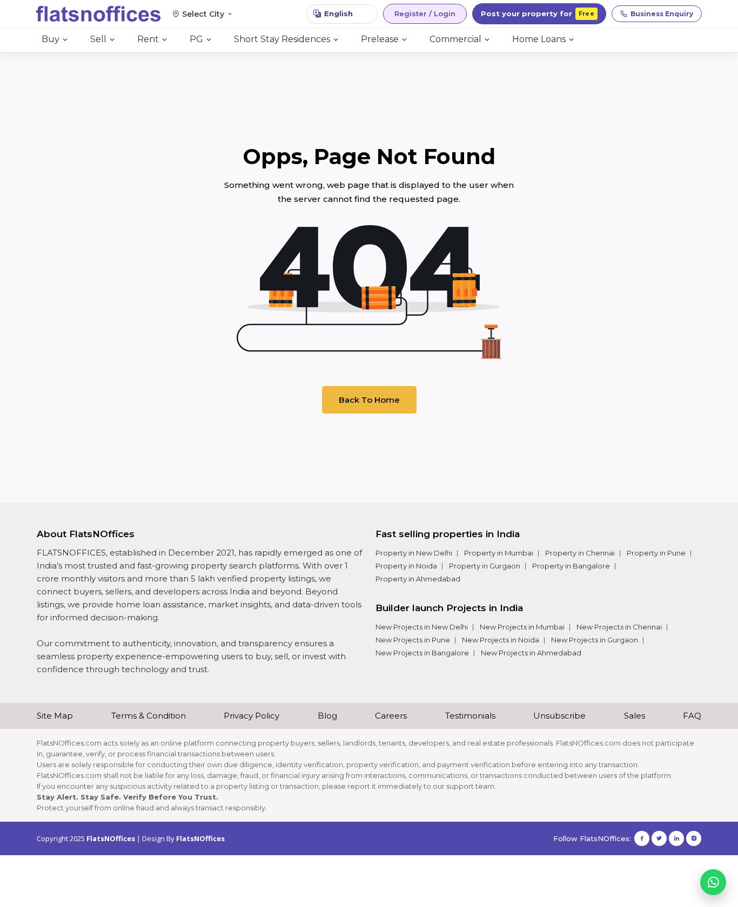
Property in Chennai (580, 553)
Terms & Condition (148, 715)
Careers (391, 715)
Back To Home (369, 400)
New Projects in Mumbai (522, 626)
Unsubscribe (559, 715)
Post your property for (537, 13)
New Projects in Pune (412, 639)
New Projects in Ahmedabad (531, 652)
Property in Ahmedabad (417, 578)
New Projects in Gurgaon (594, 639)
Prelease (380, 39)
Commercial (455, 39)
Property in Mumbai (498, 553)
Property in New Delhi (413, 553)
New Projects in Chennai (619, 626)
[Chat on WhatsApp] (713, 882)
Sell (98, 39)
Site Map (55, 715)
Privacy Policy (251, 715)
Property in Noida (406, 565)
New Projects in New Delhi (421, 626)
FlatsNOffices (110, 838)
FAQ (692, 715)
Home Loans (539, 39)
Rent (148, 39)
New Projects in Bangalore (422, 652)
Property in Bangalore (571, 565)
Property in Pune (656, 553)
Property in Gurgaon (484, 565)
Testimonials (470, 715)
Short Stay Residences (282, 39)
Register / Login (424, 13)
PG (196, 39)
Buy (50, 39)
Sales (634, 715)
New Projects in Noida (500, 639)
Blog (327, 715)
